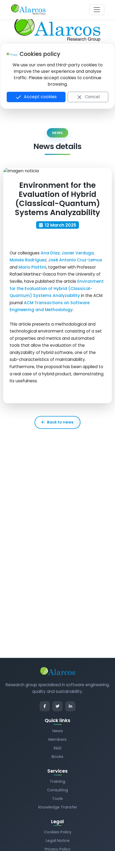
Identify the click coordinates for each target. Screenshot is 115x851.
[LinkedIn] (70, 706)
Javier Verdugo (78, 253)
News (57, 731)
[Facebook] (45, 706)
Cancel (88, 97)
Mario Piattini (32, 267)
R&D (58, 748)
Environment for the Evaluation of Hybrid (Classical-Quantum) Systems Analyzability (57, 288)
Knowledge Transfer (57, 807)
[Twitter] (57, 706)
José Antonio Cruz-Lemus (75, 260)
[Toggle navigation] (96, 9)
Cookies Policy (57, 832)
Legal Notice (58, 840)
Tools (57, 798)
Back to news (60, 422)
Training (57, 781)
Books (57, 756)
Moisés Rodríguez (28, 260)
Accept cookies (36, 97)
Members (57, 739)
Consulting (57, 790)
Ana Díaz (50, 253)
